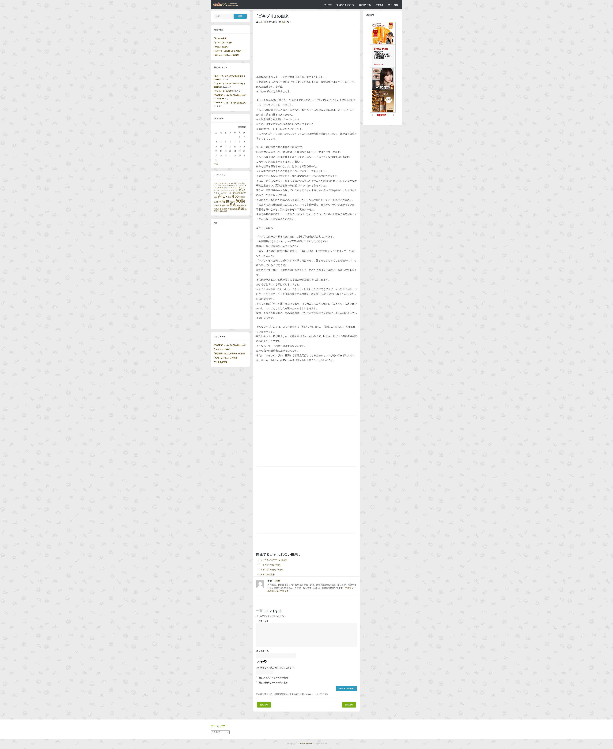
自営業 (224, 209)
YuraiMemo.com (306, 744)
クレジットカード (221, 185)
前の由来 (264, 705)
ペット (231, 190)
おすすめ (379, 5)
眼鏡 (238, 205)
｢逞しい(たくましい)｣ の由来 (226, 55)
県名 (232, 205)
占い (222, 196)
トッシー (220, 98)
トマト (229, 187)
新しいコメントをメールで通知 (273, 678)
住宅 (234, 193)
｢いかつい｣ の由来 (222, 349)
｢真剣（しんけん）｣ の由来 (225, 358)
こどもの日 (231, 183)
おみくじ (223, 183)
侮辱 (238, 193)
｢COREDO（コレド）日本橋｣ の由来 (230, 95)
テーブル (223, 187)
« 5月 (216, 164)
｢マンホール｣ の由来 (223, 91)
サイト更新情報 (220, 362)
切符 (215, 197)
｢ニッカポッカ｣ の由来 (270, 565)
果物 (240, 200)
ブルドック (224, 190)
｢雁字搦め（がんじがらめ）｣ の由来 (229, 353)
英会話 (230, 209)
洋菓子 (216, 205)
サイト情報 (393, 5)
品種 (229, 197)
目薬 (227, 205)
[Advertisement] (306, 49)
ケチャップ (232, 185)
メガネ (240, 190)
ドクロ (235, 187)
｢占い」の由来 (220, 38)
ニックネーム (262, 651)
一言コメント (262, 621)
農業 (240, 208)
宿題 (241, 197)
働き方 (243, 193)
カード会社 (240, 183)
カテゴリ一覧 (365, 5)
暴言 (231, 202)
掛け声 (218, 202)
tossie (260, 22)
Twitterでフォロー (282, 591)
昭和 (225, 201)
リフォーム (218, 193)
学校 (235, 197)
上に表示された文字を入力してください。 (276, 668)
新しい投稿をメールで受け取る (273, 683)
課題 (235, 209)
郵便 (218, 211)
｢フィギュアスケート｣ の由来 (273, 560)
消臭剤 (222, 205)
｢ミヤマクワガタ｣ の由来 (271, 570)
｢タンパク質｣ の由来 (223, 42)
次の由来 (349, 705)
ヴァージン (227, 193)
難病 (222, 211)
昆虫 (283, 22)
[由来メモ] (225, 6)
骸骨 (226, 211)
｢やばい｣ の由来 (221, 47)
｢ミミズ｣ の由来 (267, 575)
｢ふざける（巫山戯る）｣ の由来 (227, 51)
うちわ (216, 183)
